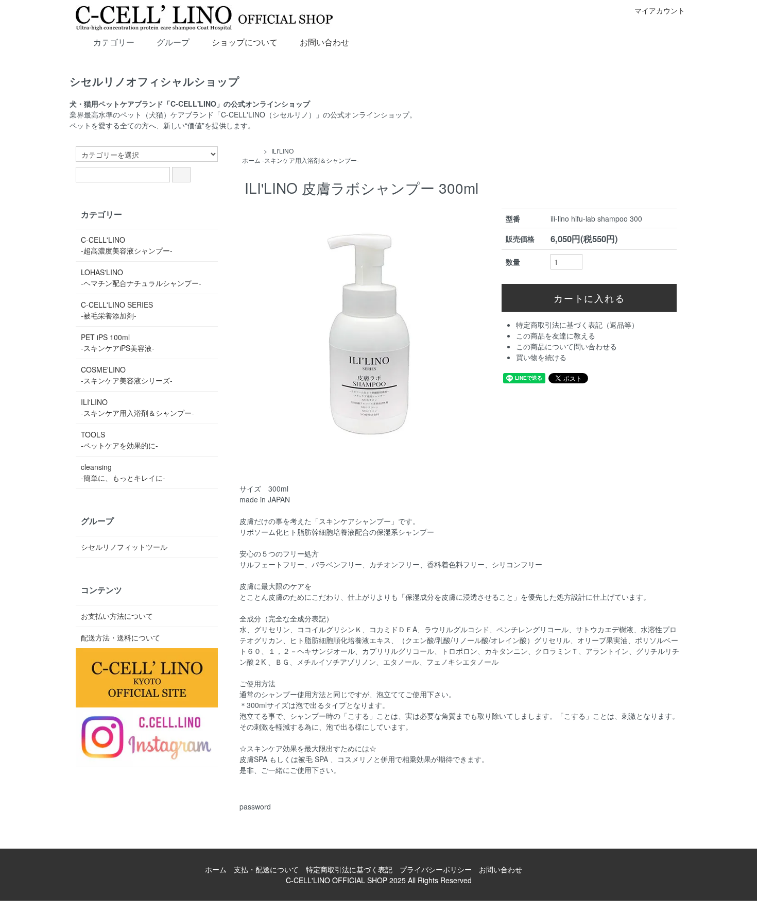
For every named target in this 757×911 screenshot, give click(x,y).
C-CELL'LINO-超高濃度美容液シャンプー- (127, 245)
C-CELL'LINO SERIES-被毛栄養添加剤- (117, 309)
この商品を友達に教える (555, 335)
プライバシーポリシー (436, 869)
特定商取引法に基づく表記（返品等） (577, 324)
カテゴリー (113, 42)
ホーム (251, 160)
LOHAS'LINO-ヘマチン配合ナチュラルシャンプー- (141, 277)
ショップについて (245, 42)
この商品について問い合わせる (566, 346)
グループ (173, 42)
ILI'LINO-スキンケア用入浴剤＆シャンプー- (310, 155)
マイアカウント (659, 10)
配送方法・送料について (120, 637)
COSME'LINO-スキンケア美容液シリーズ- (127, 374)
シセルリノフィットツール (124, 547)
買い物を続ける (541, 357)
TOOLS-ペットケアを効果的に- (119, 439)
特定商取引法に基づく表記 (349, 869)
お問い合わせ (324, 42)
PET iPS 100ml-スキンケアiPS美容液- (117, 342)
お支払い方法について (117, 616)
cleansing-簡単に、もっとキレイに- (123, 472)
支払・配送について (266, 869)
